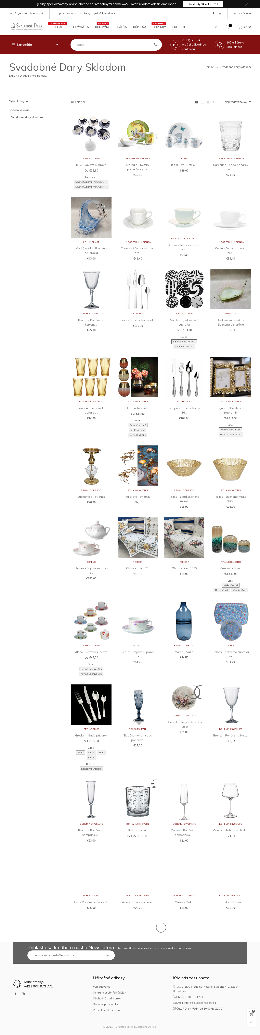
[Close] (209, 60)
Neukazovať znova (132, 143)
